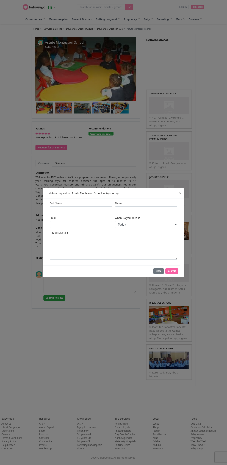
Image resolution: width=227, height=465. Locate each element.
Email (53, 218)
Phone (118, 203)
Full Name (56, 203)
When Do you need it (127, 218)
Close (159, 271)
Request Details (59, 232)
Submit (172, 271)
